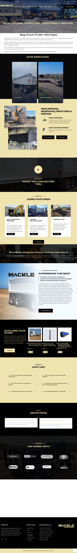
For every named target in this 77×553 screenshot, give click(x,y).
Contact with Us (46, 310)
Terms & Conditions (68, 1)
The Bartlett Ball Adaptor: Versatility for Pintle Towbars (21, 420)
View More (10, 350)
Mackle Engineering (32, 6)
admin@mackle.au (6, 1)
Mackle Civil (17, 97)
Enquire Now (70, 6)
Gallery (41, 6)
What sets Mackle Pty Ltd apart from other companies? (54, 376)
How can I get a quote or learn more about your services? (20, 376)
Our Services (49, 137)
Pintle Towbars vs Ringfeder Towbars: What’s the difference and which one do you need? (53, 421)
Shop (45, 6)
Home (16, 6)
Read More (27, 234)
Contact (50, 6)
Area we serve (31, 537)
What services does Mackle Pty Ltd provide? (21, 391)
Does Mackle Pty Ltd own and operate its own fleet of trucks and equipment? (54, 384)
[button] (5, 220)
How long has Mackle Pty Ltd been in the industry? (19, 384)
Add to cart (30, 352)
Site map (30, 539)
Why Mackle (22, 6)
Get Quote (39, 241)
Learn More (62, 137)
